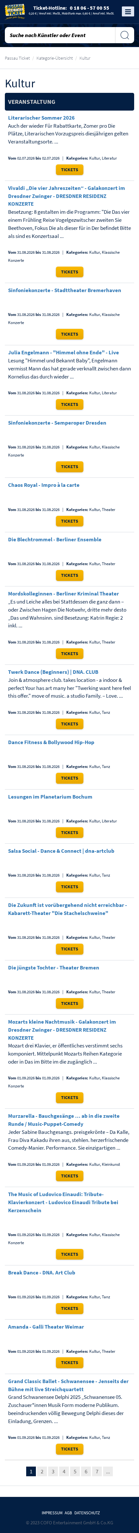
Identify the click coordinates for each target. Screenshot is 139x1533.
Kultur (85, 58)
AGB (68, 1513)
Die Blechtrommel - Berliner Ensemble (55, 539)
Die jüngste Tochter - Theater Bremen (53, 967)
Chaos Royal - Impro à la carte (44, 484)
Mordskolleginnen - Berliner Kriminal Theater (63, 593)
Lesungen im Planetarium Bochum (50, 796)
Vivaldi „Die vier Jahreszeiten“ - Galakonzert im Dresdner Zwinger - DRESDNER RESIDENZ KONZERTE (66, 196)
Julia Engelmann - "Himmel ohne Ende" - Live (63, 352)
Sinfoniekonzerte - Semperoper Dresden (57, 422)
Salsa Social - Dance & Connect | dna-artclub (61, 850)
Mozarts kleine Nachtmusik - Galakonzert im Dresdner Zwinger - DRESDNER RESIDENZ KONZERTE (62, 1029)
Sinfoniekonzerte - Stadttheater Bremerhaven (64, 290)
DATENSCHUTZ (87, 1513)
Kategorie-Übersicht (55, 58)
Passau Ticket (17, 58)
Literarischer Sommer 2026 (41, 117)
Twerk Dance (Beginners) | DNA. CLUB (53, 671)
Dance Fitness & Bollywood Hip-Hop (51, 742)
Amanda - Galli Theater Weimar (46, 1326)
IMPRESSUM (52, 1513)
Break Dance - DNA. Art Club (41, 1272)
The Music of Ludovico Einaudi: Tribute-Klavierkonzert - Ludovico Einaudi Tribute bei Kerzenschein (63, 1202)
